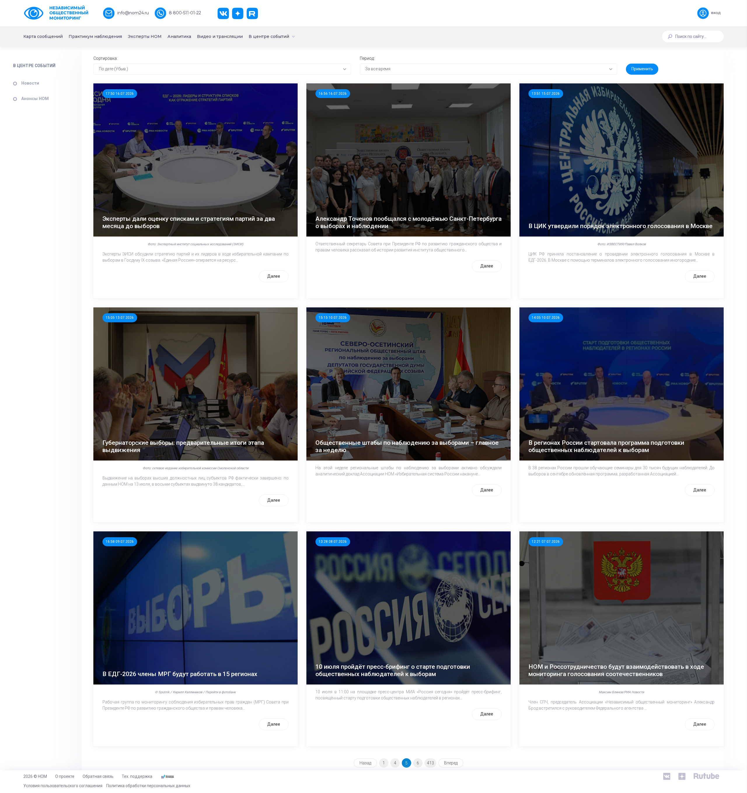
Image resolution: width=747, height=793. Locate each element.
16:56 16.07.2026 (333, 94)
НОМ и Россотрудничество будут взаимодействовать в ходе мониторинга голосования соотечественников (616, 670)
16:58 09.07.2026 (120, 542)
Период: (367, 58)
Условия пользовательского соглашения (62, 785)
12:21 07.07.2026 (546, 542)
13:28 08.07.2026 (333, 542)
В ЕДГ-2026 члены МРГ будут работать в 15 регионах (179, 674)
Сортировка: (105, 58)
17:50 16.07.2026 (120, 94)
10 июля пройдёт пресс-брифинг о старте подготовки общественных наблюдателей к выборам (392, 670)
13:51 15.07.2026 (546, 94)
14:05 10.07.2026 (546, 318)
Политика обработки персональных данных (148, 785)
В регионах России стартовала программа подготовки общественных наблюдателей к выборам (606, 446)
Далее (273, 276)
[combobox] (222, 69)
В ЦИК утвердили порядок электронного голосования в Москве (620, 226)
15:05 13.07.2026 (120, 318)
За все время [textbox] (377, 68)
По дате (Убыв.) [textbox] (113, 68)
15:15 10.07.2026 (333, 318)
